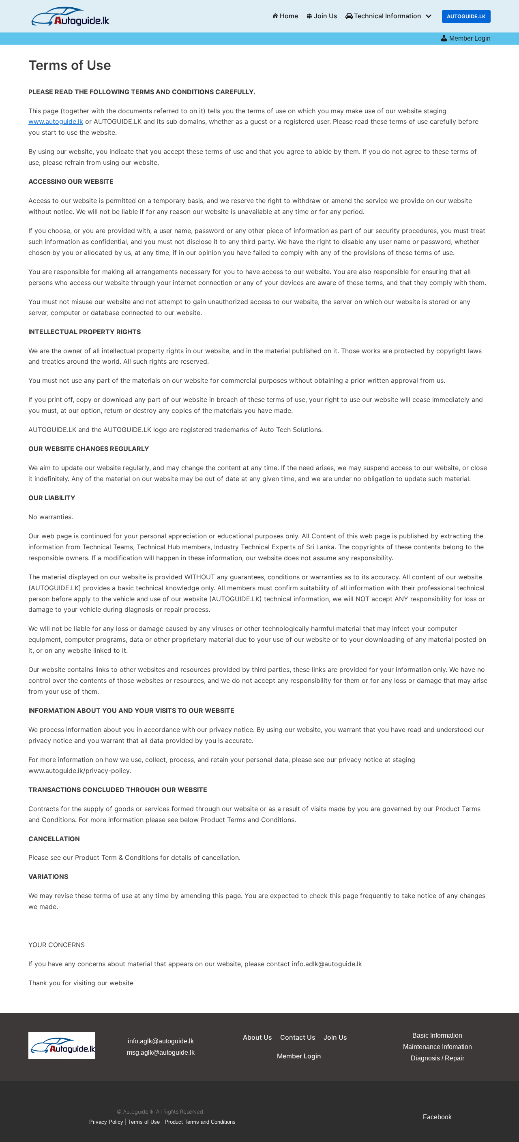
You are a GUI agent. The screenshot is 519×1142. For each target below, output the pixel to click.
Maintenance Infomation (437, 1046)
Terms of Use (144, 1122)
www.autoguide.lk (55, 121)
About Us (257, 1037)
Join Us (325, 16)
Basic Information (437, 1035)
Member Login (470, 38)
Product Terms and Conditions (200, 1122)
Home (289, 16)
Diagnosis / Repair (437, 1058)
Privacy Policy (106, 1122)
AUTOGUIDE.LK (466, 16)
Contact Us (297, 1037)
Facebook (437, 1117)
